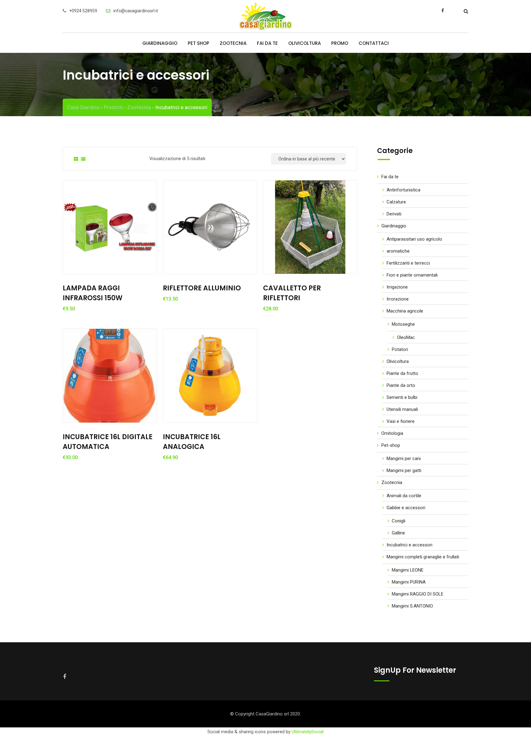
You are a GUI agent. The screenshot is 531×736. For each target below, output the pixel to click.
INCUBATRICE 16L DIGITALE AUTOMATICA (107, 441)
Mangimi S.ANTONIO (412, 606)
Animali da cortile (404, 495)
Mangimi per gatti (404, 470)
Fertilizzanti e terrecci (408, 263)
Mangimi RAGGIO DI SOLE (417, 594)
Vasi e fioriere (401, 421)
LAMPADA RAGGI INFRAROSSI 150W (93, 293)
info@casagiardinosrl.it (135, 10)
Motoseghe (403, 324)
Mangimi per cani (404, 458)
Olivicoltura (304, 43)
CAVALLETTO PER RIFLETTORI (292, 293)
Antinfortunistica (403, 190)
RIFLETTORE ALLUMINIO (202, 288)
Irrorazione (398, 299)
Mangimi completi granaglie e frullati (423, 557)
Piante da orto (401, 385)
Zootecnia (233, 43)
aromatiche (398, 251)
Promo (339, 43)
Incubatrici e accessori (409, 545)
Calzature (396, 202)
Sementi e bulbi (402, 397)
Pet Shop (198, 43)
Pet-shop (390, 445)
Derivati (394, 214)
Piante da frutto (402, 373)
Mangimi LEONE (407, 570)
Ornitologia (392, 433)
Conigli (398, 521)
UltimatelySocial (308, 731)
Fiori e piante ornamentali (412, 275)
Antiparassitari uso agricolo (414, 239)
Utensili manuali (402, 409)
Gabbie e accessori (406, 507)
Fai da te (267, 43)
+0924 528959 (83, 10)
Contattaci (374, 43)
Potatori (400, 349)
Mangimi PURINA (409, 582)
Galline (398, 533)
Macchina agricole (405, 311)
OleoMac (406, 337)
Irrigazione (397, 287)
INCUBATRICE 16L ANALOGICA (192, 441)
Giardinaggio (159, 43)
